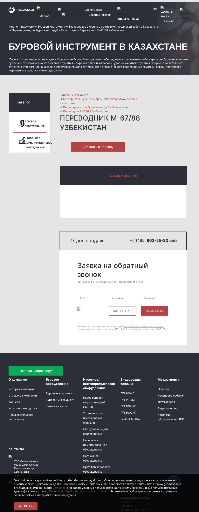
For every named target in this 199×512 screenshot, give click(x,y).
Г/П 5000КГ (128, 412)
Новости (163, 389)
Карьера (14, 402)
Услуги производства (23, 408)
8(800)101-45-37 (128, 18)
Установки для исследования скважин (93, 418)
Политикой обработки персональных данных (79, 491)
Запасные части (56, 406)
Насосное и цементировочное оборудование (95, 444)
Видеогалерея (167, 408)
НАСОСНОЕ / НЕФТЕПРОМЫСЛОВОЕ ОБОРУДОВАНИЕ (38, 143)
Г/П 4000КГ (128, 406)
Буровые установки (59, 393)
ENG (154, 9)
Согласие (58, 487)
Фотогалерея (166, 402)
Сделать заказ (93, 9)
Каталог (23, 102)
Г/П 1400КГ (127, 399)
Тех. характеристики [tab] (122, 175)
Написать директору (36, 371)
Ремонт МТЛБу (130, 419)
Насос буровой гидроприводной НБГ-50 (94, 402)
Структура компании (23, 395)
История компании (21, 389)
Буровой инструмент (60, 399)
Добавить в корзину (97, 147)
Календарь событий (171, 395)
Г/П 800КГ (127, 393)
